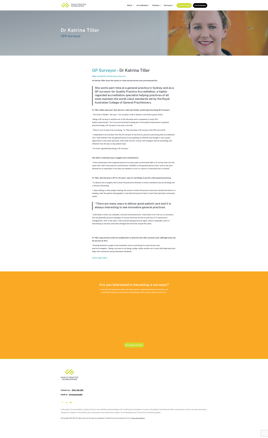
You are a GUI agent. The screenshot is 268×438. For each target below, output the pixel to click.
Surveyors (168, 5)
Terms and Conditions (138, 418)
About (129, 5)
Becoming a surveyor (134, 345)
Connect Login (184, 5)
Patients (155, 5)
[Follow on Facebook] (62, 402)
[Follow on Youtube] (70, 402)
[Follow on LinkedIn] (66, 402)
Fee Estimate (200, 5)
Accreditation (142, 5)
